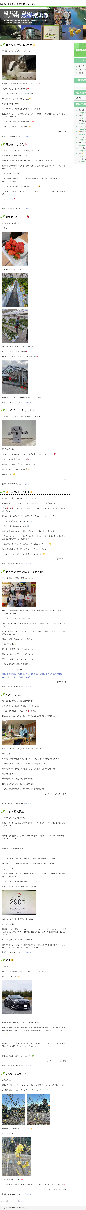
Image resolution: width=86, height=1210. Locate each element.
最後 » (21, 1201)
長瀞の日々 (27, 136)
